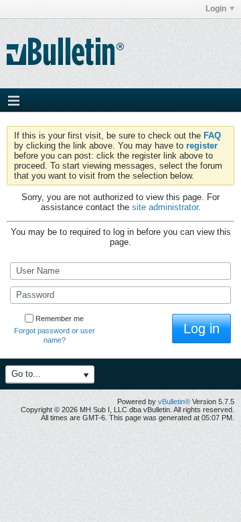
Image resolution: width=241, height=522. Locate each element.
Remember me (59, 319)
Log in (201, 328)
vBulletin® (174, 402)
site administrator (165, 207)
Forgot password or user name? (54, 335)
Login (216, 8)
